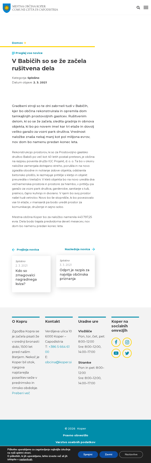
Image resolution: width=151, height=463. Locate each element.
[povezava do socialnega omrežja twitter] (127, 353)
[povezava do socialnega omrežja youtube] (116, 353)
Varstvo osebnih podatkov (75, 442)
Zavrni (108, 454)
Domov (17, 43)
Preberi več (21, 393)
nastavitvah (25, 459)
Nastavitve (131, 454)
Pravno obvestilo (75, 435)
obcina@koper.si (58, 362)
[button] (141, 8)
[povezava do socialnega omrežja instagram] (127, 342)
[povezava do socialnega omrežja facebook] (116, 342)
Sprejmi (87, 454)
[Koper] (30, 8)
